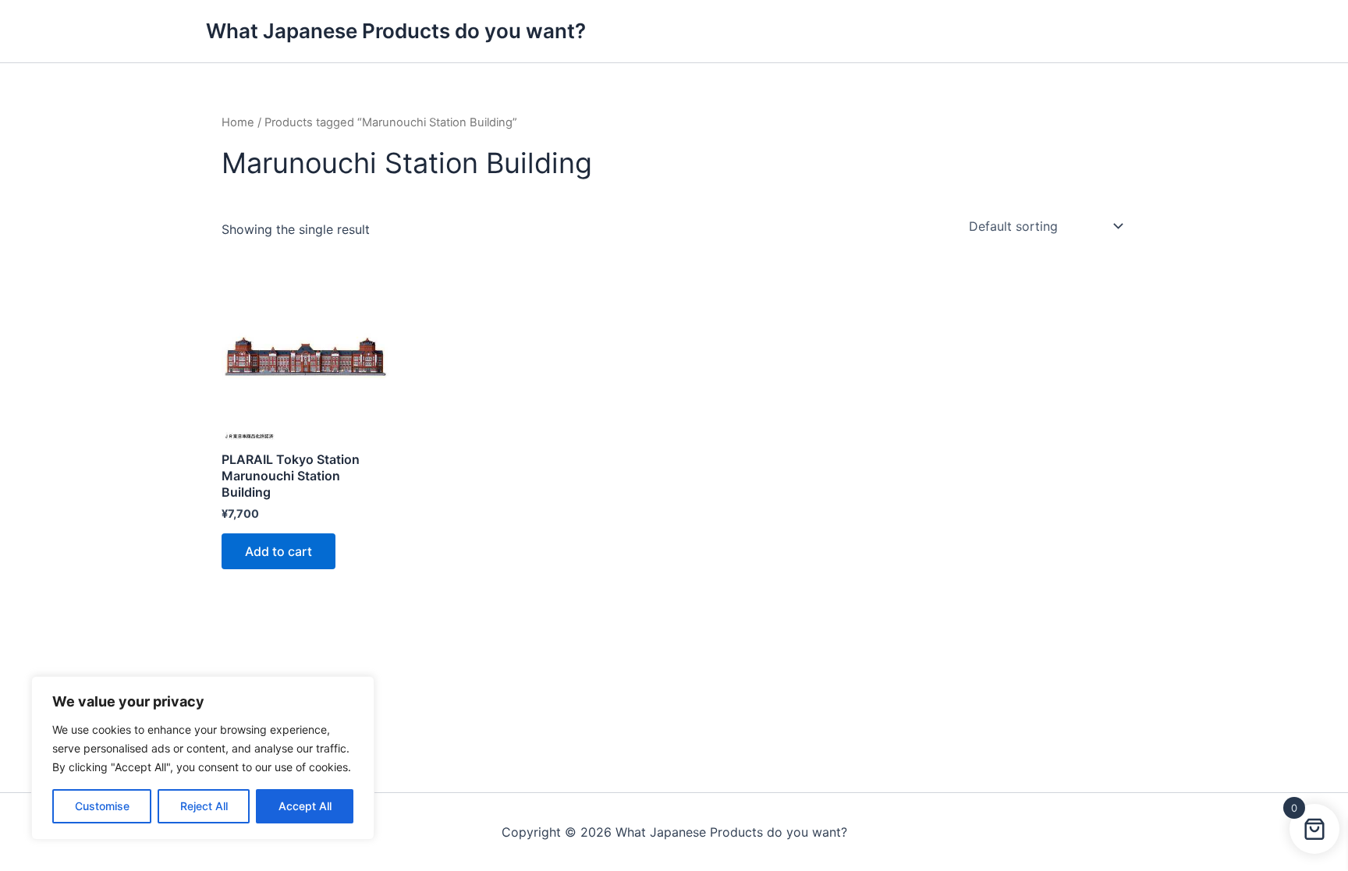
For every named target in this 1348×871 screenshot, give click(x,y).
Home (238, 122)
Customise (102, 806)
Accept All (305, 806)
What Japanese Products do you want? (396, 31)
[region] (202, 758)
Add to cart (278, 551)
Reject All (204, 806)
